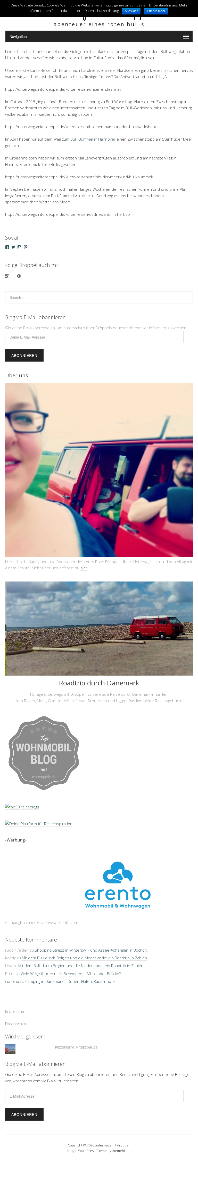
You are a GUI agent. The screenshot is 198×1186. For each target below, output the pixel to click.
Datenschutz (16, 1017)
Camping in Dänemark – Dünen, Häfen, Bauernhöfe (70, 974)
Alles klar (131, 11)
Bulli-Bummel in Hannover (93, 139)
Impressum (15, 1004)
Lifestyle (71, 1144)
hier (83, 561)
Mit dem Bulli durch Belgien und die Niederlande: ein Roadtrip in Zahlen (84, 951)
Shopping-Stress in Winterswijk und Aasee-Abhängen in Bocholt (91, 943)
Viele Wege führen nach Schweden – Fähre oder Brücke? (71, 966)
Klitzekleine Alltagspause (76, 1040)
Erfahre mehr (156, 11)
